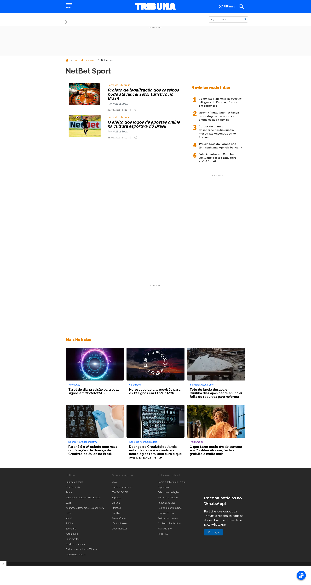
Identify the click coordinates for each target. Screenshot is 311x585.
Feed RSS (163, 534)
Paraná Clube (119, 518)
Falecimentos (73, 539)
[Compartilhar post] (135, 110)
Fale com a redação (168, 492)
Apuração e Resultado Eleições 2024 (85, 508)
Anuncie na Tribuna (168, 497)
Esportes (116, 497)
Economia (71, 528)
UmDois (116, 502)
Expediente (164, 487)
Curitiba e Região (74, 482)
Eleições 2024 (73, 487)
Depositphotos (119, 528)
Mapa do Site (165, 528)
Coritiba (116, 513)
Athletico (116, 508)
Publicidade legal (167, 502)
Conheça (213, 532)
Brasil (68, 513)
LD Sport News (119, 523)
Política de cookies (168, 518)
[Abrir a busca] (241, 6)
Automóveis (72, 534)
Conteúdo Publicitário (169, 523)
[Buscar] (245, 19)
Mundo (69, 518)
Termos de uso (166, 513)
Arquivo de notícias (76, 554)
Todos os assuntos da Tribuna (81, 549)
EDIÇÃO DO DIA (120, 492)
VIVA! (114, 482)
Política (69, 523)
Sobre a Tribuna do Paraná (171, 482)
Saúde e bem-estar (76, 544)
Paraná (69, 492)
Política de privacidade (170, 508)
